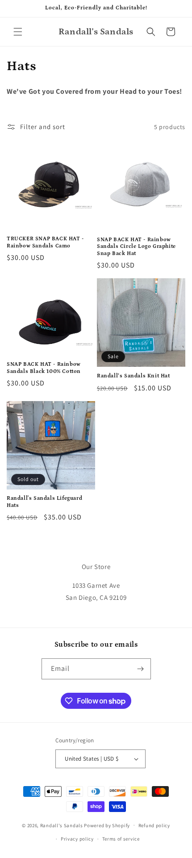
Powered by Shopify (107, 825)
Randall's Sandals (61, 825)
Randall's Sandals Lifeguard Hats (44, 501)
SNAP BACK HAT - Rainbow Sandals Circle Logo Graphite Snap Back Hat (136, 246)
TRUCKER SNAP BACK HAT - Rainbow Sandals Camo (45, 242)
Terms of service (121, 839)
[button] (18, 32)
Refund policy (154, 825)
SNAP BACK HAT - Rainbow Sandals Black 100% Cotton (44, 367)
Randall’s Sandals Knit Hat (133, 376)
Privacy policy (77, 839)
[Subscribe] (140, 668)
